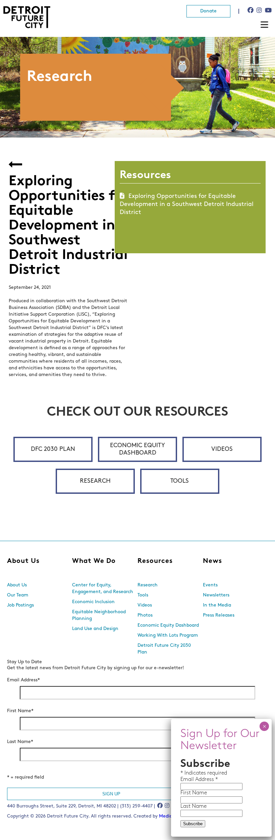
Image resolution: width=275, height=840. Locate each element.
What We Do (94, 561)
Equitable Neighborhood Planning (99, 615)
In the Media (217, 605)
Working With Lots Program (168, 635)
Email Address (23, 680)
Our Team (17, 595)
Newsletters (216, 595)
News (212, 561)
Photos (145, 615)
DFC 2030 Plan (53, 450)
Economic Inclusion (93, 602)
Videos (222, 450)
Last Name (20, 741)
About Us (23, 561)
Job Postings (20, 605)
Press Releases (218, 615)
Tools (179, 481)
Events (210, 585)
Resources (155, 561)
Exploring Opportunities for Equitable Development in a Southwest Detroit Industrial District (187, 205)
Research (95, 481)
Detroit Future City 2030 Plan (164, 649)
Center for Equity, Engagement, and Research (102, 588)
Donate (208, 11)
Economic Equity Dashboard (137, 449)
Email (187, 779)
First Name (20, 711)
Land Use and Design (95, 628)
